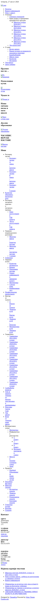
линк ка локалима (4, 535)
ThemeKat (13, 597)
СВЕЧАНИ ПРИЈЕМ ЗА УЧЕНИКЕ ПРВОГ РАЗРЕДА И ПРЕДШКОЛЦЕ (21, 593)
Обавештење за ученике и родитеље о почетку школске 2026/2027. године (22, 589)
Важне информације (12, 580)
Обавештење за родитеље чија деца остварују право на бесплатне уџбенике (21, 585)
